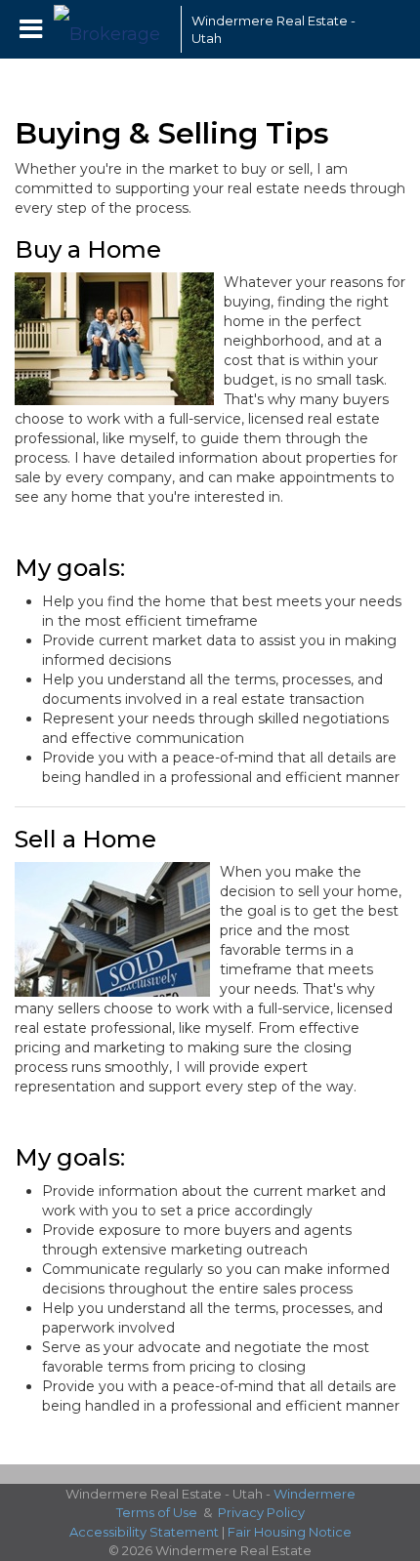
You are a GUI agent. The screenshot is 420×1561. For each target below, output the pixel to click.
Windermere (314, 1493)
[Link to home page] (112, 29)
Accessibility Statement (144, 1532)
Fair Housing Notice (290, 1532)
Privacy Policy (261, 1512)
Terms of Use (156, 1512)
